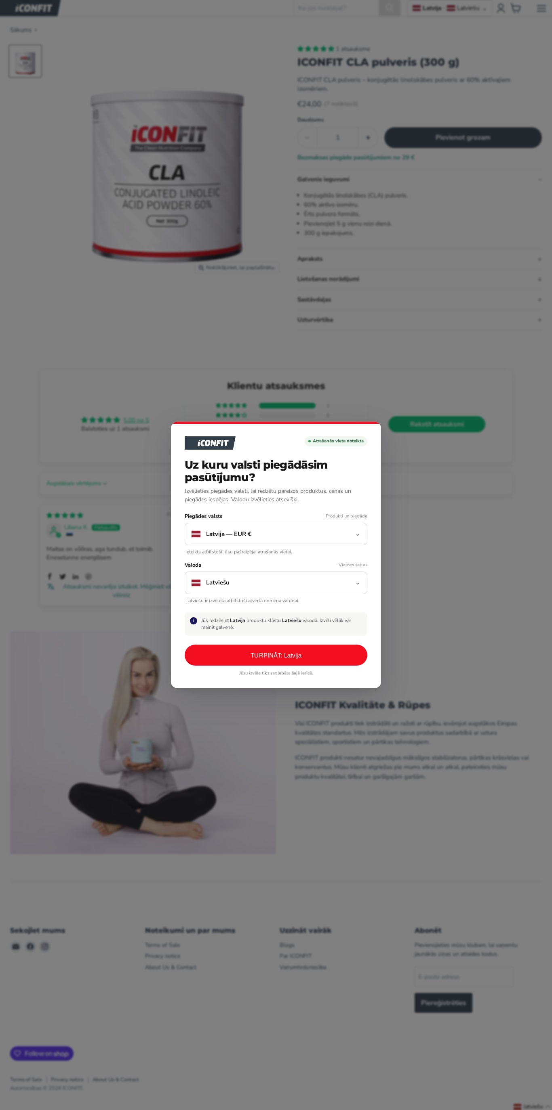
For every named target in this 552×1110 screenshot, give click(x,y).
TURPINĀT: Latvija (276, 655)
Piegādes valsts (203, 516)
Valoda (193, 565)
